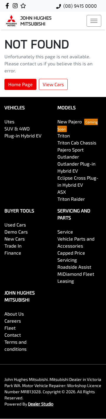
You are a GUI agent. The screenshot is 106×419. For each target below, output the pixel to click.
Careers (12, 320)
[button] (94, 21)
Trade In (12, 245)
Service (65, 231)
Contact (12, 335)
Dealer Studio (40, 403)
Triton (63, 135)
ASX (61, 192)
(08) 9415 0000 (80, 5)
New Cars (14, 238)
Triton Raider (71, 199)
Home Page (20, 84)
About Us (14, 313)
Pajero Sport (70, 149)
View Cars (53, 84)
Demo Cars (16, 231)
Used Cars (15, 224)
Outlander (68, 156)
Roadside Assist (74, 267)
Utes (9, 121)
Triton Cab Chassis (76, 142)
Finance (12, 253)
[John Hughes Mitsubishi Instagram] (16, 5)
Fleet (10, 328)
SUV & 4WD (17, 128)
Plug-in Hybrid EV (23, 135)
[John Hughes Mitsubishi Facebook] (8, 5)
